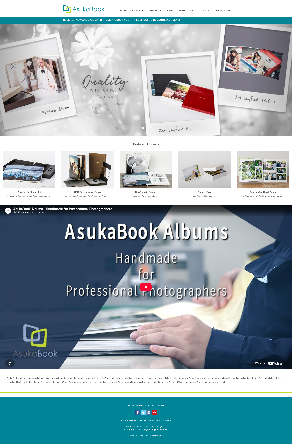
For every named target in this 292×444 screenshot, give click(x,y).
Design (169, 10)
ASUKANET (139, 436)
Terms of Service (163, 420)
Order (182, 10)
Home (123, 10)
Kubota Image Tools (145, 429)
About (193, 10)
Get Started (138, 10)
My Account (150, 405)
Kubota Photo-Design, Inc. (155, 426)
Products (155, 10)
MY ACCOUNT (223, 10)
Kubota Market (162, 429)
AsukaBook (129, 429)
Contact (207, 10)
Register (139, 405)
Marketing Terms (146, 420)
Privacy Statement (129, 420)
